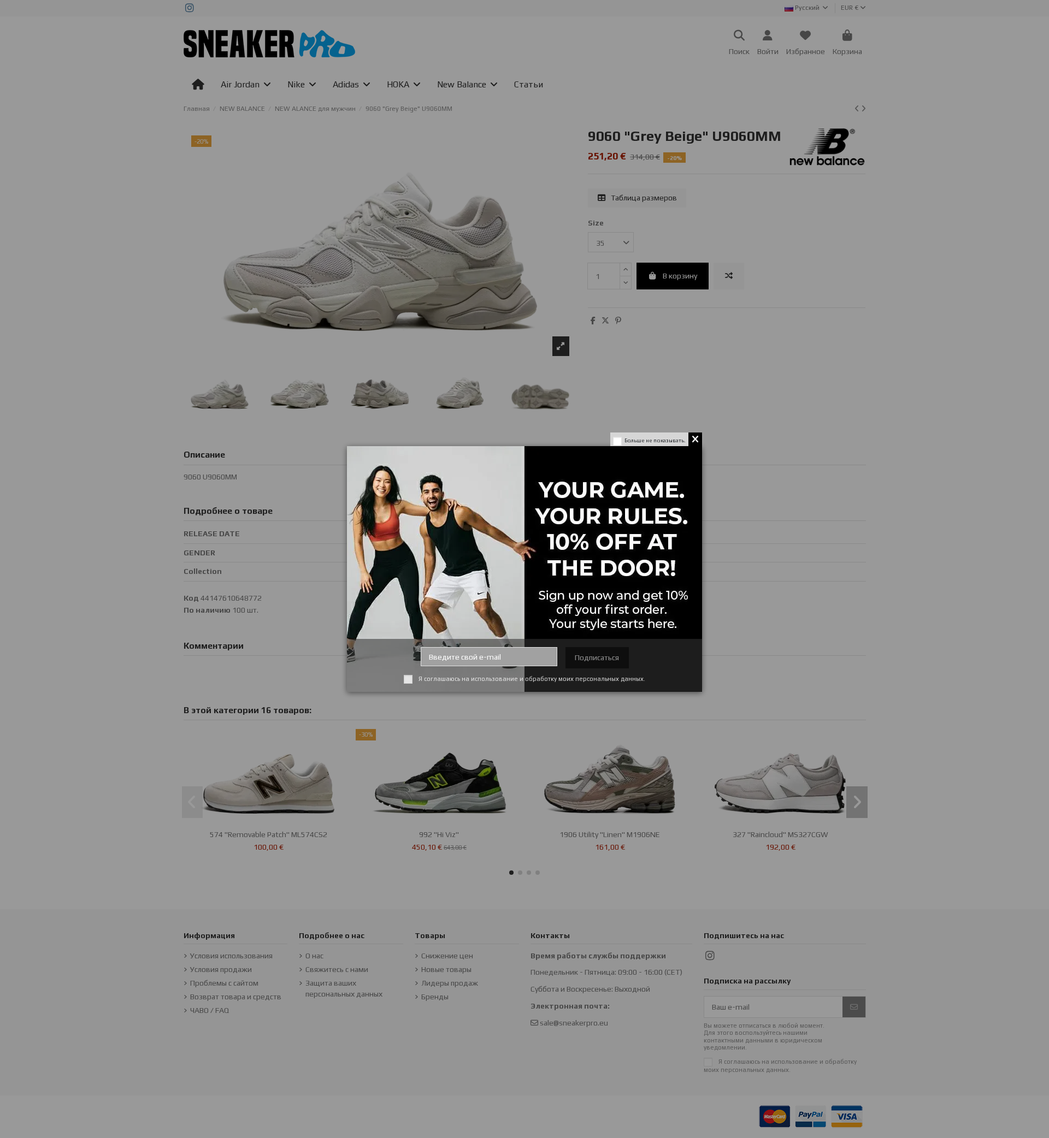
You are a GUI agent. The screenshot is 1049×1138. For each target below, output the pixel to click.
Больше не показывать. (655, 440)
